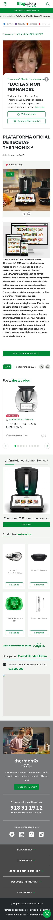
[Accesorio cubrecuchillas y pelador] (14, 556)
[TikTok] (41, 834)
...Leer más (39, 107)
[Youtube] (22, 834)
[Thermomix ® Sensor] (39, 604)
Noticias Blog (12, 416)
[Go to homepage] (26, 4)
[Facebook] (12, 834)
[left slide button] (5, 446)
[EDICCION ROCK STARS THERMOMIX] (26, 401)
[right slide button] (47, 446)
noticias (10, 16)
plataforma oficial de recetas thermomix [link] (33, 16)
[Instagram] (31, 834)
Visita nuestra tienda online (25, 10)
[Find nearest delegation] (5, 4)
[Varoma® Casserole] (39, 556)
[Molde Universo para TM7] (14, 604)
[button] (48, 4)
